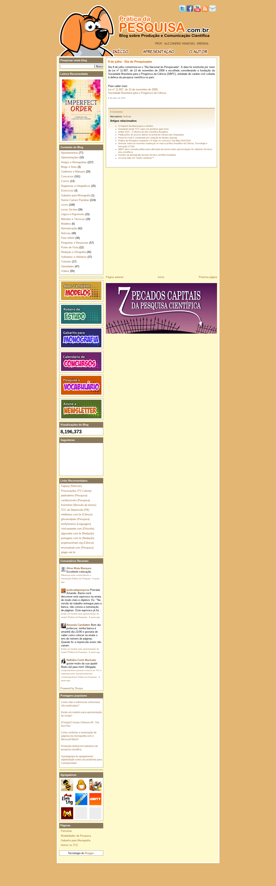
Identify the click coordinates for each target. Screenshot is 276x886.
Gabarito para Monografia (76, 195)
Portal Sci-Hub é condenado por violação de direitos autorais (147, 137)
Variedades (67, 266)
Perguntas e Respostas (74, 242)
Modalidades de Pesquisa (76, 835)
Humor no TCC (69, 845)
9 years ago (94, 617)
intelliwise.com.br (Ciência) (76, 514)
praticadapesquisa (77, 589)
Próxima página (208, 277)
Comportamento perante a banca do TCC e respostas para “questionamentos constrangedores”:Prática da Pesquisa (81, 673)
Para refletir (68, 237)
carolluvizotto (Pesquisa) (75, 500)
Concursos (67, 176)
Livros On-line (69, 209)
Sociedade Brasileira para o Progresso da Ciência (137, 92)
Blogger (89, 853)
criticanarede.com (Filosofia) (77, 528)
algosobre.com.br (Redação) (77, 533)
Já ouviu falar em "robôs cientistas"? (136, 158)
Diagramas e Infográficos (75, 185)
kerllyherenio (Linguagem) (76, 523)
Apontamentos (69, 152)
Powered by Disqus (71, 688)
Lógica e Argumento (72, 214)
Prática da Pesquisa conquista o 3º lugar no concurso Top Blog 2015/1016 (154, 140)
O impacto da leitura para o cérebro (135, 126)
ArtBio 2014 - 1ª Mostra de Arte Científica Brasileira (143, 132)
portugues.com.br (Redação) (77, 538)
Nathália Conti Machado (81, 660)
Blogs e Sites (69, 166)
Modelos (66, 223)
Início (161, 277)
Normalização (69, 228)
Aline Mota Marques (78, 568)
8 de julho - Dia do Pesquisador (130, 61)
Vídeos (65, 271)
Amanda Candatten (78, 624)
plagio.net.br (68, 552)
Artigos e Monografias (74, 162)
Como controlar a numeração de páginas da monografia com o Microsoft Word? (79, 736)
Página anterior (114, 277)
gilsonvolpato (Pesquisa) (75, 519)
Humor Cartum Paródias (75, 200)
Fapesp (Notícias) (71, 485)
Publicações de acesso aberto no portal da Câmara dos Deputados (151, 134)
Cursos (65, 181)
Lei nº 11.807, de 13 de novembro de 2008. (133, 89)
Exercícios (67, 190)
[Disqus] (161, 220)
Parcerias (66, 830)
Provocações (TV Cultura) (76, 490)
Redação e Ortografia (73, 252)
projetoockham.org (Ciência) (77, 542)
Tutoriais (66, 261)
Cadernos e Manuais (73, 171)
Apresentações (70, 157)
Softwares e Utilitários (74, 256)
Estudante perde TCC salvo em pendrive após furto (143, 129)
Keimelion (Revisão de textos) (78, 504)
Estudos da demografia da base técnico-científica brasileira (147, 155)
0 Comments (116, 112)
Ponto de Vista (69, 247)
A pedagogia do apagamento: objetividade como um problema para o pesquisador (81, 759)
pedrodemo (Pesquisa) (74, 495)
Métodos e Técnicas (73, 219)
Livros (64, 204)
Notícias (127, 116)
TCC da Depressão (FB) (75, 509)
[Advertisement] (161, 103)
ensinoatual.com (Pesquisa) (77, 547)
